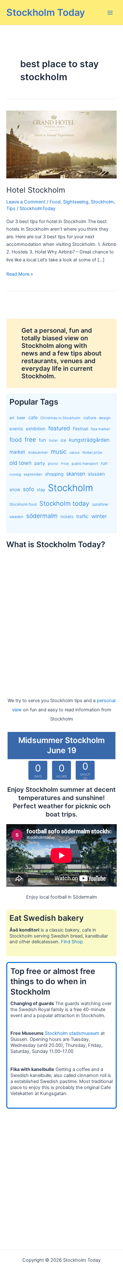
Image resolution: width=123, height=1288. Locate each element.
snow (14, 489)
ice (63, 440)
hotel (53, 440)
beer (21, 417)
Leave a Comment (25, 202)
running (15, 474)
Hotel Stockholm (35, 190)
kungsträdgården (89, 440)
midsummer (38, 452)
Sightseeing (75, 202)
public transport (85, 463)
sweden (16, 517)
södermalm (42, 516)
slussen (96, 474)
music (59, 451)
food (15, 439)
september (33, 474)
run (104, 463)
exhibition (35, 428)
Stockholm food (23, 504)
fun (42, 440)
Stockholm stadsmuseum (72, 1033)
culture (89, 417)
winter (99, 516)
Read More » (19, 274)
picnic (53, 463)
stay (41, 489)
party (39, 463)
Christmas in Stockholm (60, 418)
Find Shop (72, 942)
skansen (75, 474)
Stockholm (102, 202)
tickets (67, 516)
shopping (54, 474)
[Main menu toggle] (110, 12)
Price (65, 464)
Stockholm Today (45, 12)
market (17, 452)
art (11, 417)
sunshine (100, 504)
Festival (80, 428)
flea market (100, 429)
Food (55, 202)
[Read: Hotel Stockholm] (61, 144)
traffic (82, 516)
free (30, 439)
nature (74, 453)
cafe (33, 417)
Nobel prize (92, 452)
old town (20, 462)
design (105, 418)
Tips (10, 208)
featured (59, 428)
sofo (28, 489)
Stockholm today (64, 503)
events (16, 428)
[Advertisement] (61, 617)
